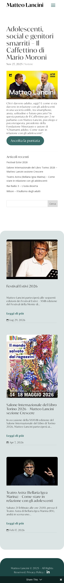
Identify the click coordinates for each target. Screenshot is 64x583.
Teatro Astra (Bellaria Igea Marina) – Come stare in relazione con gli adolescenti (32, 508)
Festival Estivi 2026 (17, 162)
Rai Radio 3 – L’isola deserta (22, 186)
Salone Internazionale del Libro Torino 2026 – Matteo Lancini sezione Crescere (32, 420)
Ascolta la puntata (25, 140)
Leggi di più (15, 313)
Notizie (28, 64)
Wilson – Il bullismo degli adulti (23, 191)
